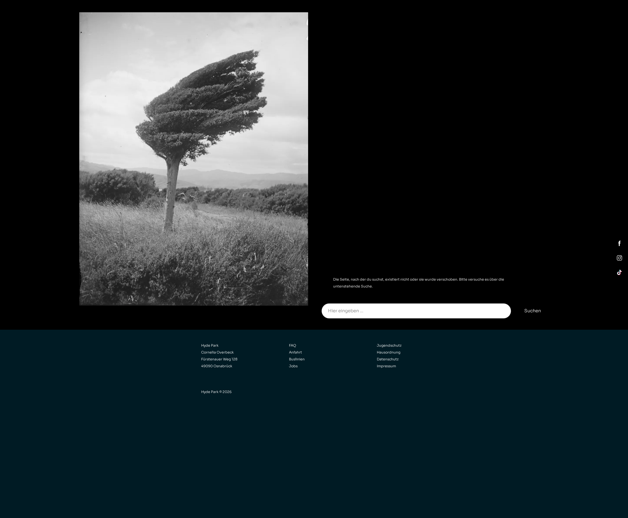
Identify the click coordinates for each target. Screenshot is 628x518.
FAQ (292, 345)
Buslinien (297, 359)
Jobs (293, 366)
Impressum (386, 366)
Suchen (532, 311)
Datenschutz (388, 359)
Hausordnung (388, 352)
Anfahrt (295, 352)
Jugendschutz (389, 345)
